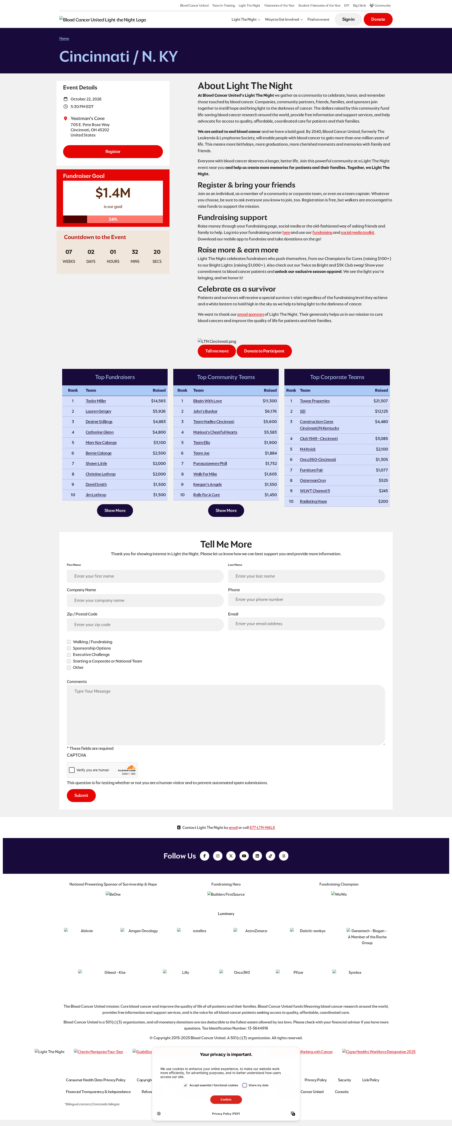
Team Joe (201, 453)
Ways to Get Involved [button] (282, 19)
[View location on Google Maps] (67, 118)
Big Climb (359, 5)
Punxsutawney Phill (210, 463)
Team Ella (201, 442)
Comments (77, 681)
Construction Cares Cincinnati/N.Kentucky (319, 425)
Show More (115, 510)
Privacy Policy (316, 1080)
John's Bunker (205, 411)
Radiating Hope (313, 501)
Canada (342, 1091)
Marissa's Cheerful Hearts (215, 432)
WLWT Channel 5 (315, 490)
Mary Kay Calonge (101, 442)
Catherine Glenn (100, 432)
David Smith (96, 484)
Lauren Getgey (98, 411)
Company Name (81, 589)
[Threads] (283, 856)
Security (344, 1080)
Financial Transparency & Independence (98, 1091)
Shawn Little (96, 463)
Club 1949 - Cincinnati (319, 438)
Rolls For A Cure (206, 494)
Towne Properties (315, 400)
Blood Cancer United (194, 5)
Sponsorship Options (92, 648)
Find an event (318, 19)
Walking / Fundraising (92, 641)
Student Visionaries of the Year (319, 5)
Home (64, 38)
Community (382, 5)
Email (233, 614)
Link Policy (370, 1080)
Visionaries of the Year (279, 5)
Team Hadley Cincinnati (213, 421)
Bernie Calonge (99, 453)
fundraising (322, 232)
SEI (303, 411)
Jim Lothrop (96, 494)
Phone (234, 589)
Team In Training (223, 5)
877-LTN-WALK (262, 827)
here (286, 232)
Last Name (235, 565)
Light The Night (249, 5)
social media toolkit (357, 232)
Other (78, 667)
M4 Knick (308, 449)
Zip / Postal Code (82, 614)
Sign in (348, 19)
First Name (74, 565)
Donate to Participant (264, 351)
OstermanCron (313, 480)
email (233, 827)
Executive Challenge (91, 654)
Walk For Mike (205, 474)
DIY (346, 5)
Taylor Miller (96, 400)
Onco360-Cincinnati (318, 459)
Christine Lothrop (101, 474)
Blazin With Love (207, 400)
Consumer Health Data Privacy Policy (95, 1080)
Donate (378, 19)
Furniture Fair (311, 470)
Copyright (145, 1080)
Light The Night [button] (244, 19)
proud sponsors (250, 314)
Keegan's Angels (207, 484)
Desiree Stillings (99, 421)
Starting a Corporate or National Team (107, 661)
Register (113, 151)
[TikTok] (270, 856)
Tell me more (216, 351)
